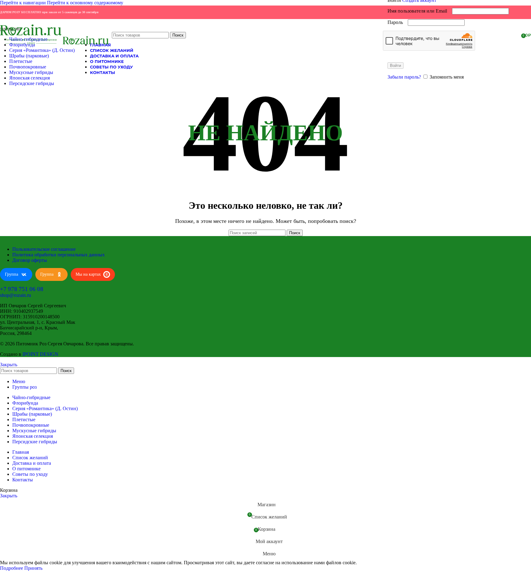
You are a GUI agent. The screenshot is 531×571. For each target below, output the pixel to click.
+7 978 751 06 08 (21, 289)
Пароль (397, 22)
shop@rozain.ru (15, 295)
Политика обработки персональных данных (58, 254)
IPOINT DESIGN (40, 354)
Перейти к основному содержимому (85, 2)
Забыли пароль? (404, 77)
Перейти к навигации (23, 2)
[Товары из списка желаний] (514, 35)
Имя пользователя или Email (419, 11)
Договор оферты (29, 260)
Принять (33, 568)
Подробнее (12, 568)
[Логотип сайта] (31, 44)
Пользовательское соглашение (44, 249)
